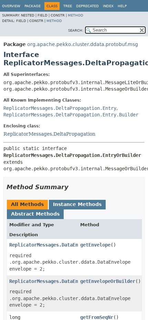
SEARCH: (75, 30)
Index (108, 6)
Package (32, 6)
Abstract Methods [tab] (35, 214)
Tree (67, 6)
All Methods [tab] (27, 204)
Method (75, 15)
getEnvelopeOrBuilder (107, 281)
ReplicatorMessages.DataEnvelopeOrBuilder (64, 281)
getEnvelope (95, 245)
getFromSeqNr (96, 317)
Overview (11, 6)
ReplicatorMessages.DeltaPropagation (49, 134)
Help (122, 6)
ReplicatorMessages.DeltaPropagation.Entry (59, 108)
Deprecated (87, 6)
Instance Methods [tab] (77, 204)
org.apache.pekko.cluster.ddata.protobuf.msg (82, 44)
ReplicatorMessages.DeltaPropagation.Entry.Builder (70, 114)
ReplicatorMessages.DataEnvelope (52, 245)
